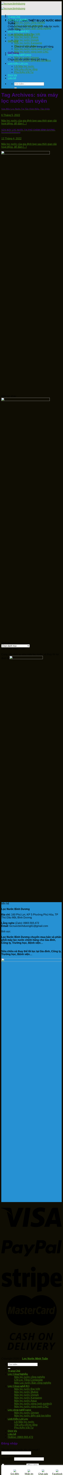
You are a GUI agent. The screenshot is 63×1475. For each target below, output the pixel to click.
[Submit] (15, 87)
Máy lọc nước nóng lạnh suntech (33, 48)
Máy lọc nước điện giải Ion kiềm (32, 60)
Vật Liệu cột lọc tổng (25, 69)
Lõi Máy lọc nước (24, 66)
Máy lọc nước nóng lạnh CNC (31, 51)
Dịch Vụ (12, 75)
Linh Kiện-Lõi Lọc (18, 63)
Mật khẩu (7, 1458)
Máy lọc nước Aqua (25, 46)
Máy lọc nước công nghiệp (29, 22)
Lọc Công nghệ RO (19, 31)
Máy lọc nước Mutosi (26, 37)
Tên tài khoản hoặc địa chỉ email (20, 1449)
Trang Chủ (14, 16)
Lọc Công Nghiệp (18, 19)
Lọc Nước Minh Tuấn (35, 1358)
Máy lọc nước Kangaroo (28, 43)
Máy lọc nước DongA (26, 40)
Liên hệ (12, 77)
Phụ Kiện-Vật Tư (24, 72)
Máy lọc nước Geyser (26, 57)
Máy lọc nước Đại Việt (27, 34)
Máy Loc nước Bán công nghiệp (32, 28)
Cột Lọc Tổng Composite (28, 25)
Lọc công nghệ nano (19, 54)
